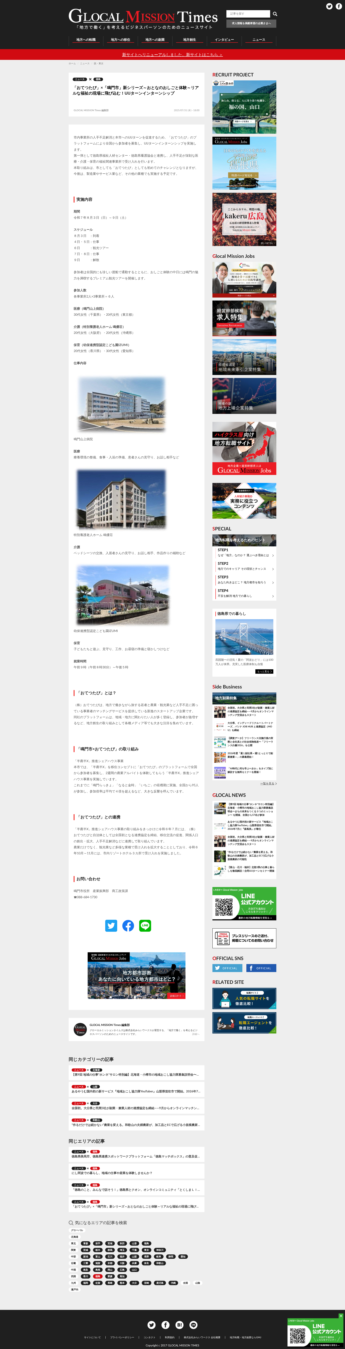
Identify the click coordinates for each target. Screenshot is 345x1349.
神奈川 (160, 1250)
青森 (85, 1243)
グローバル (77, 1230)
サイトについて (92, 1337)
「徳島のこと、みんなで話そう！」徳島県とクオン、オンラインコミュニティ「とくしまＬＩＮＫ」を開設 (136, 1189)
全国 (185, 1283)
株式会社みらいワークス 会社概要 (202, 1337)
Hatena (179, 1325)
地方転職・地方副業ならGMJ (245, 1337)
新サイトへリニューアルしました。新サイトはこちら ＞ (172, 55)
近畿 (73, 1263)
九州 (73, 1283)
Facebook (339, 6)
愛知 (183, 1256)
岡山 (110, 1270)
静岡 (171, 1256)
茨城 (85, 1250)
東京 (146, 1250)
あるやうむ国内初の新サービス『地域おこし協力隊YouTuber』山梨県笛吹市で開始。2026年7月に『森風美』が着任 (136, 1091)
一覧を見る (267, 783)
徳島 (98, 79)
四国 (73, 1276)
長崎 (110, 1283)
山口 (134, 1270)
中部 (73, 1256)
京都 (110, 1263)
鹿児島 (160, 1283)
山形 (134, 1243)
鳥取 (85, 1270)
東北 (73, 1243)
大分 (95, 1103)
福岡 (85, 1283)
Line (193, 1325)
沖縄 (173, 1283)
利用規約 (169, 1337)
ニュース (80, 79)
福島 (146, 1243)
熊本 (122, 1283)
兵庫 (134, 1263)
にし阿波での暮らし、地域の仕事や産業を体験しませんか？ (112, 1173)
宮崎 (146, 1283)
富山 (97, 1256)
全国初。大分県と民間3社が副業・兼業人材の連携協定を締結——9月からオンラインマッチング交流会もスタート (136, 1108)
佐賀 (97, 1283)
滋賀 (97, 1263)
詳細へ (195, 1034)
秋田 (122, 1243)
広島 (122, 1270)
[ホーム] (143, 19)
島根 (97, 1270)
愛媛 (110, 1276)
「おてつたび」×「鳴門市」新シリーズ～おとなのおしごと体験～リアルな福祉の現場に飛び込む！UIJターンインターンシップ (136, 1206)
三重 (85, 1263)
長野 (146, 1256)
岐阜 (158, 1256)
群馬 (110, 1250)
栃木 (97, 1250)
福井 (122, 1256)
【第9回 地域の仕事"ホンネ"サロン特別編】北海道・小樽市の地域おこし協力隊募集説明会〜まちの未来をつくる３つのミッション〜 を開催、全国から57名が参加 (136, 1074)
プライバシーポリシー (122, 1337)
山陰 (197, 1283)
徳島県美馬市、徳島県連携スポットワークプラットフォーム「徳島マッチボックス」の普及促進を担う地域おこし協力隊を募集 (136, 1156)
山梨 (95, 1087)
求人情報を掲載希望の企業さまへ (251, 23)
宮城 (110, 1243)
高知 (122, 1276)
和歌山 (96, 1120)
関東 (73, 1250)
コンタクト (150, 1337)
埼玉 (122, 1250)
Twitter (329, 6)
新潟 (85, 1256)
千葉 (134, 1250)
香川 (85, 1276)
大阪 (122, 1263)
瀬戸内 (74, 1289)
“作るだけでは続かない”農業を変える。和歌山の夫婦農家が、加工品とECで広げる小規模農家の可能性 (136, 1125)
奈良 (146, 1263)
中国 (73, 1270)
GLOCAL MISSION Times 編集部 (110, 1025)
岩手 (97, 1243)
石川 (110, 1256)
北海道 (96, 1070)
